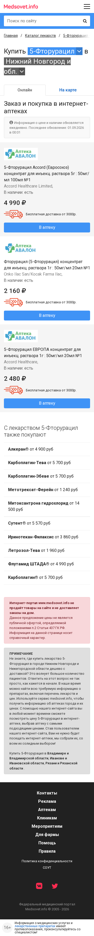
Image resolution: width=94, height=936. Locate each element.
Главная (11, 36)
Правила (47, 851)
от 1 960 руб (36, 550)
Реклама (47, 801)
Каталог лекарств (40, 36)
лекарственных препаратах (35, 926)
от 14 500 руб (43, 506)
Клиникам (47, 817)
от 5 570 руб (29, 523)
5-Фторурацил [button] (52, 51)
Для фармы (47, 834)
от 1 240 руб (43, 489)
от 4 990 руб (41, 563)
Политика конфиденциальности (47, 861)
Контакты (47, 793)
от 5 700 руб (39, 462)
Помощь (47, 842)
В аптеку (47, 227)
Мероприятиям (47, 826)
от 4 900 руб (30, 449)
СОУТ (47, 868)
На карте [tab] (68, 90)
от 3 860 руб (43, 536)
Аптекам (47, 809)
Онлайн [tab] (24, 90)
